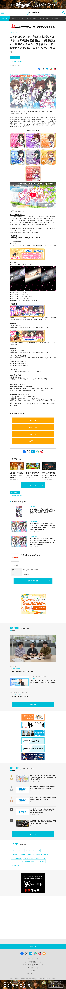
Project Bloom (15, 861)
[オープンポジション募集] (33, 26)
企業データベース (17, 19)
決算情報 (55, 19)
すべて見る (33, 485)
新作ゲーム (14, 32)
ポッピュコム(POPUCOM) (42, 854)
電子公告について (33, 968)
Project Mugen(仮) (16, 858)
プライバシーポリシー (33, 974)
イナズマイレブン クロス (18, 851)
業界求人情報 (31, 19)
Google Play (33, 427)
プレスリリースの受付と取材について (33, 965)
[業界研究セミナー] (33, 604)
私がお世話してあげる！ (16, 61)
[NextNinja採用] (33, 883)
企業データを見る (33, 581)
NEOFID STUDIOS (16, 865)
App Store (33, 420)
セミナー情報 (44, 19)
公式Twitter (33, 441)
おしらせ (33, 971)
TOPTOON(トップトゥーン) (18, 854)
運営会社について (33, 959)
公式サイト (33, 434)
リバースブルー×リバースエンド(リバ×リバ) (34, 858)
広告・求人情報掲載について (33, 962)
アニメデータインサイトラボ (33, 851)
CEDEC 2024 (30, 854)
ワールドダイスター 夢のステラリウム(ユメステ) (33, 861)
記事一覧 (4, 19)
